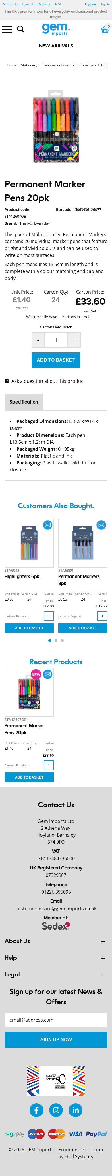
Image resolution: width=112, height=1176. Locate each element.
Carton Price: (90, 292)
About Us (28, 4)
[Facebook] (36, 1110)
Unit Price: (22, 292)
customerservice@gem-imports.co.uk (56, 908)
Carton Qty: (56, 292)
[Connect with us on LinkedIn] (75, 1110)
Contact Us (9, 4)
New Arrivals (56, 46)
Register (90, 4)
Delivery (44, 4)
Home (12, 65)
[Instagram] (56, 1110)
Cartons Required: (56, 327)
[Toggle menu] (7, 29)
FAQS (58, 4)
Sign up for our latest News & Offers (56, 997)
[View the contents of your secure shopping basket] (105, 29)
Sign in (105, 4)
